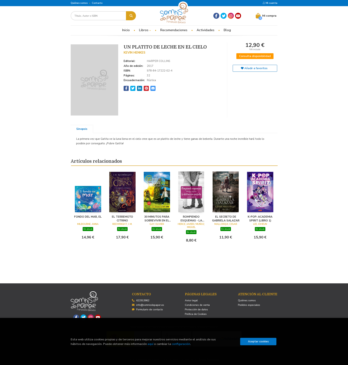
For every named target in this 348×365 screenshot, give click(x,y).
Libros (144, 30)
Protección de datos (196, 309)
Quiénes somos (79, 3)
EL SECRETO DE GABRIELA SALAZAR (225, 218)
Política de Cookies (196, 314)
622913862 (142, 300)
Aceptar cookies (258, 341)
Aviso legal (191, 300)
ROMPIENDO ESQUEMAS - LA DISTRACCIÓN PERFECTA (191, 218)
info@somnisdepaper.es (150, 305)
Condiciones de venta (197, 305)
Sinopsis (81, 129)
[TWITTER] (224, 16)
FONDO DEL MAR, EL (88, 217)
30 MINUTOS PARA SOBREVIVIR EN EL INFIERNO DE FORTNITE (156, 218)
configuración (181, 344)
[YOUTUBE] (238, 16)
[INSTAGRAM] (231, 16)
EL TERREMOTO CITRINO (122, 218)
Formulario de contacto (149, 309)
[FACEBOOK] (216, 16)
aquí (150, 344)
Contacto (97, 3)
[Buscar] (131, 15)
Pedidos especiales (249, 305)
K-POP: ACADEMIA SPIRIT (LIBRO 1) (260, 218)
